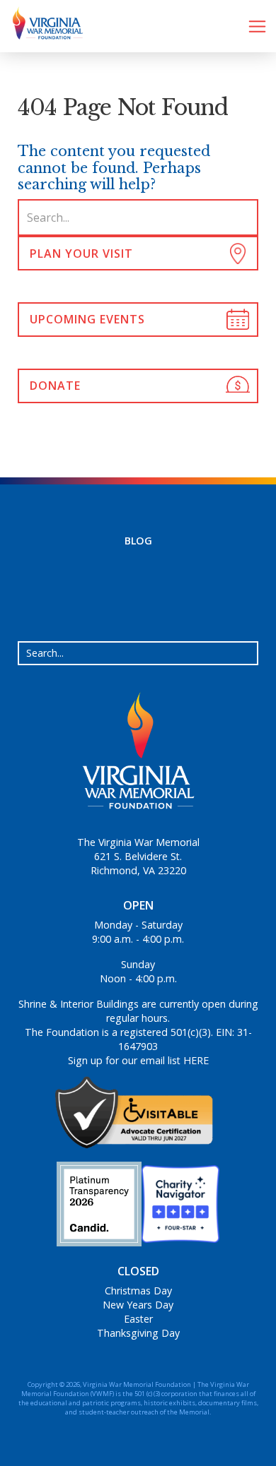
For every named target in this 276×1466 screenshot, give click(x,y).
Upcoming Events (87, 319)
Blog (138, 540)
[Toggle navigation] (257, 26)
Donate (55, 385)
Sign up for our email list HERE (138, 1060)
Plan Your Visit (81, 253)
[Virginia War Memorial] (42, 26)
